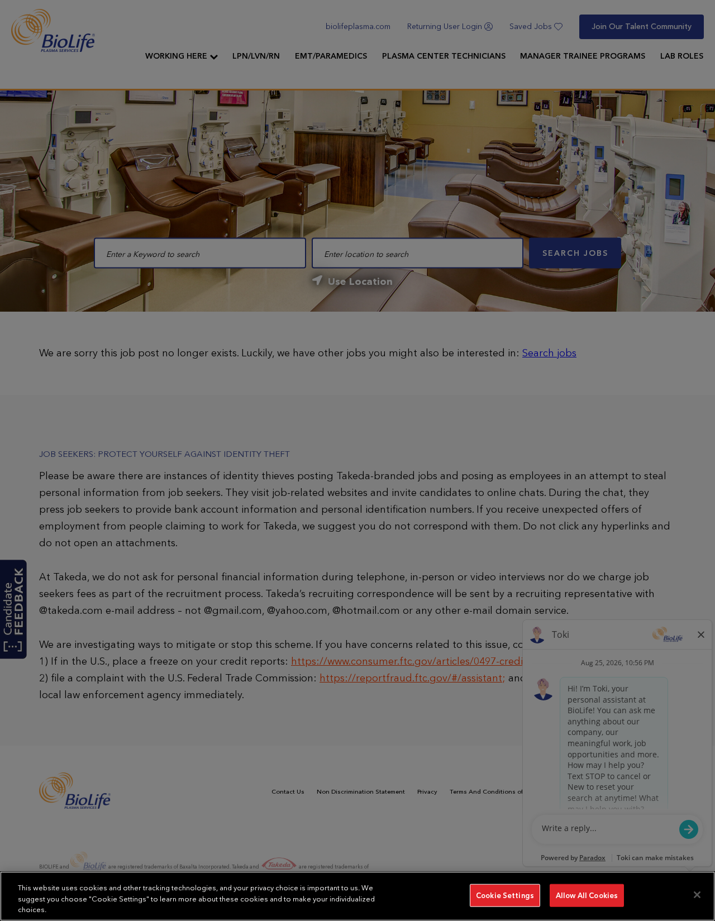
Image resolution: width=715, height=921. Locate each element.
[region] (357, 896)
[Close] (697, 894)
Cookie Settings (505, 895)
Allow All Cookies (587, 895)
